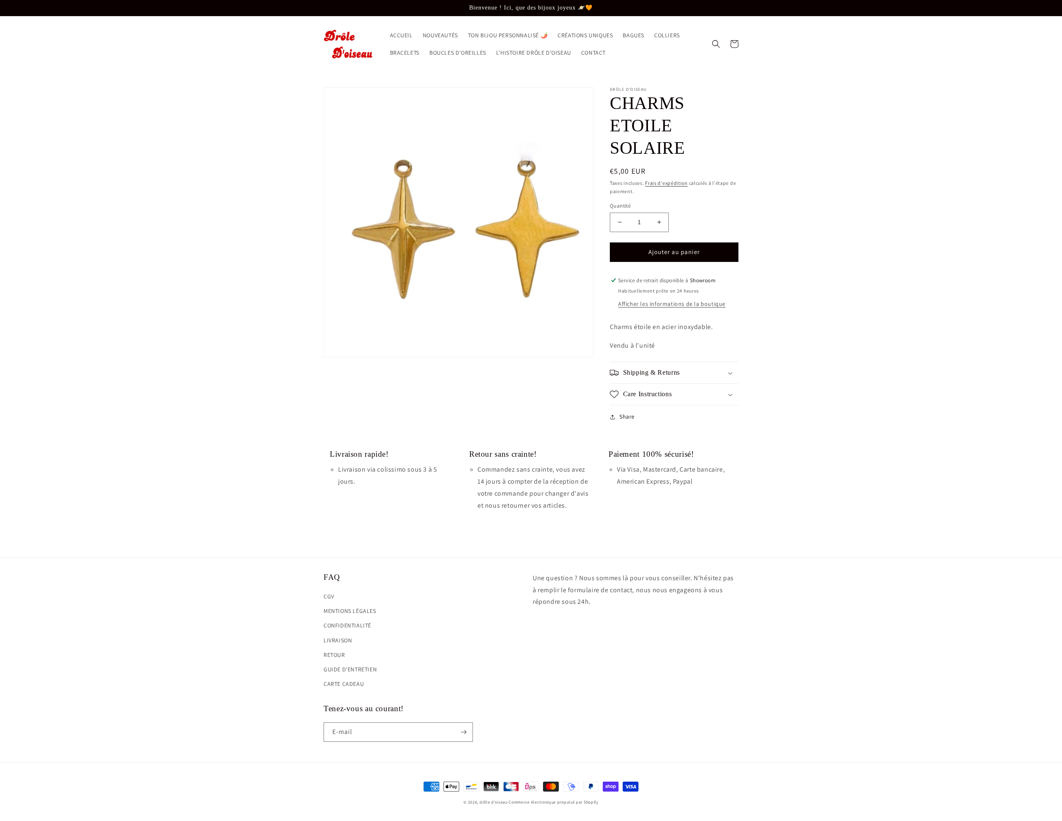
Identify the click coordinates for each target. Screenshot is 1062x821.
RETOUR (334, 655)
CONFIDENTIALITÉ (347, 625)
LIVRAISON (338, 640)
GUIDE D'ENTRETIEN (350, 669)
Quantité (620, 205)
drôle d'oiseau (494, 802)
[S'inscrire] (463, 732)
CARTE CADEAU (344, 684)
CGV (329, 596)
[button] (716, 44)
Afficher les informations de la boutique (672, 304)
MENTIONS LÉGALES (350, 611)
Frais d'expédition (666, 183)
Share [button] (627, 416)
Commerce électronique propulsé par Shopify (553, 802)
